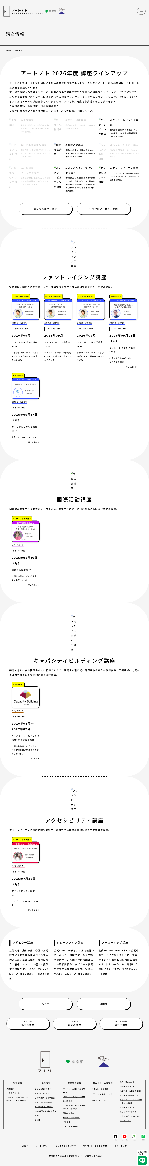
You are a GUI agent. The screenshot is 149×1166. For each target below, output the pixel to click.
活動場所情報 (68, 1113)
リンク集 (67, 1122)
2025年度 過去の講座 (44, 1102)
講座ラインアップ (42, 1093)
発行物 (86, 1146)
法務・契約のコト (127, 1082)
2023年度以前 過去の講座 (45, 1111)
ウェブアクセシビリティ (66, 1146)
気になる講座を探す (45, 208)
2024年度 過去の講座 (44, 1106)
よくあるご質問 (102, 1146)
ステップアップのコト (129, 1112)
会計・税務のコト (127, 1086)
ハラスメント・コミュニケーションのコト (131, 1101)
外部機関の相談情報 (71, 1117)
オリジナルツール (70, 1126)
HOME (9, 50)
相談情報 (17, 1082)
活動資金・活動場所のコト (131, 1091)
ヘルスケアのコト (127, 1107)
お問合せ (26, 1146)
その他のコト (125, 1120)
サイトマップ (120, 1146)
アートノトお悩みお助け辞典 (74, 1090)
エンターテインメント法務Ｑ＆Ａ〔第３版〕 (74, 1107)
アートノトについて (103, 1094)
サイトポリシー (43, 1146)
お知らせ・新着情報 (103, 1082)
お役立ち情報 (74, 1082)
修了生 (37, 1115)
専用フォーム (14, 1093)
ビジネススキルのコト (129, 1095)
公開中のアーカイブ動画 (103, 208)
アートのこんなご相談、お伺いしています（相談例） (17, 1099)
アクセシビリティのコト (130, 1116)
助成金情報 (67, 1101)
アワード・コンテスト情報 (74, 1097)
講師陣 (37, 1120)
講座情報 (46, 1082)
